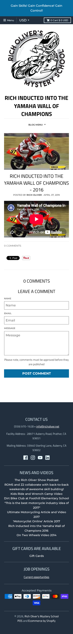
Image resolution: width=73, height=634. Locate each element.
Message (9, 328)
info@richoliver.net (47, 426)
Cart (59, 20)
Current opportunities (36, 577)
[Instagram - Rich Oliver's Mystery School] (32, 457)
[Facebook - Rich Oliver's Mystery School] (25, 457)
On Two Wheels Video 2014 (36, 535)
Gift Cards (36, 556)
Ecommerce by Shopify (42, 621)
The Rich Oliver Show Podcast (37, 480)
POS (20, 621)
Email (8, 313)
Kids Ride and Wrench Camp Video (36, 494)
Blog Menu (35, 124)
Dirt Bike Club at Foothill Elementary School (36, 498)
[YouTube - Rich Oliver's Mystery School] (40, 457)
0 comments (12, 245)
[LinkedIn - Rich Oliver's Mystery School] (47, 457)
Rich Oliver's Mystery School (42, 616)
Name (7, 298)
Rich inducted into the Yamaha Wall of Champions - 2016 (36, 182)
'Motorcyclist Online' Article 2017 (36, 521)
